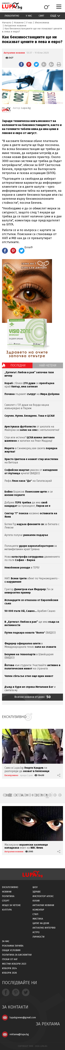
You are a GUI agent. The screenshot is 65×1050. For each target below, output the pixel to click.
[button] (4, 795)
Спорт (5, 900)
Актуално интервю (44, 927)
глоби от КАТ (10, 959)
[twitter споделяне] (36, 64)
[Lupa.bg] (6, 110)
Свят (41, 15)
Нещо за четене (11, 905)
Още (53, 16)
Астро (36, 932)
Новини (19, 22)
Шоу (35, 887)
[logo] (12, 7)
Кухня (36, 900)
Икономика (42, 22)
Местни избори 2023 (14, 963)
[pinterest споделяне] (28, 64)
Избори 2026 (9, 972)
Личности (38, 936)
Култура (7, 909)
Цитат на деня (40, 923)
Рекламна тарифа (12, 945)
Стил (35, 914)
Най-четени (47, 365)
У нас (29, 15)
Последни (18, 365)
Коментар (38, 909)
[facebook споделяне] (21, 64)
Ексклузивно (11, 775)
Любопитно (11, 15)
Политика (8, 896)
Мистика (37, 918)
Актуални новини (15, 25)
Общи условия (11, 950)
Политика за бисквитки (17, 954)
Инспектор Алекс (43, 896)
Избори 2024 (9, 968)
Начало (6, 22)
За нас (5, 941)
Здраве (36, 891)
